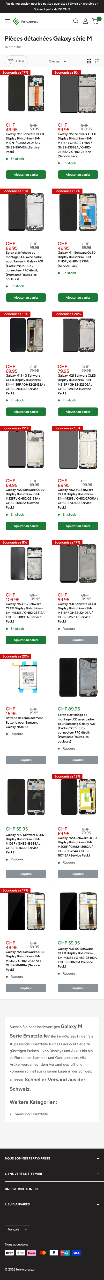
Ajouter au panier (26, 174)
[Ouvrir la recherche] (76, 21)
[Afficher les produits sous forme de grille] (89, 61)
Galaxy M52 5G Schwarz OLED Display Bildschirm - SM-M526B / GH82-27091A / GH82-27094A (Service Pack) (78, 498)
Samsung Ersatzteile (31, 1114)
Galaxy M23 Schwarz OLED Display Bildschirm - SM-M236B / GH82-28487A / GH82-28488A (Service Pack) (25, 960)
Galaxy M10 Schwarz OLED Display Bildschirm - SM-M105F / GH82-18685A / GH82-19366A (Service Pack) (25, 843)
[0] (95, 21)
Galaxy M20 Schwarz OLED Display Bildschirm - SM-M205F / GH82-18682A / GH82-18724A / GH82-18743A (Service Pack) (77, 846)
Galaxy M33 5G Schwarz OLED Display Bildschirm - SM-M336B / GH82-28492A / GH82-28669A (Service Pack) (77, 957)
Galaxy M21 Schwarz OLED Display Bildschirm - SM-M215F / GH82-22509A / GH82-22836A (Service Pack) (77, 384)
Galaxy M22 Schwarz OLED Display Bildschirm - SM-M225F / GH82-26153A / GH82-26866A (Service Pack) (25, 498)
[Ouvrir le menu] (7, 21)
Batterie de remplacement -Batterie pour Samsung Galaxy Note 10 (25, 722)
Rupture (78, 640)
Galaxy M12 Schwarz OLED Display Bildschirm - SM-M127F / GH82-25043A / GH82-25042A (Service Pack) (25, 143)
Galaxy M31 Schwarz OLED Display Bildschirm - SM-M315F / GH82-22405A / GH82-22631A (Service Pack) (77, 612)
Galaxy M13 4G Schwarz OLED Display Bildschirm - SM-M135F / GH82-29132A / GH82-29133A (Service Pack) (25, 384)
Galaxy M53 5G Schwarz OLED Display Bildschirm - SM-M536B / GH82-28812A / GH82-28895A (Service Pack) (25, 612)
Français (13, 1229)
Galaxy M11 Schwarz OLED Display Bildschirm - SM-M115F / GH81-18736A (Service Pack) (77, 259)
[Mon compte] (85, 21)
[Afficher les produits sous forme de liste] (97, 61)
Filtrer (20, 61)
